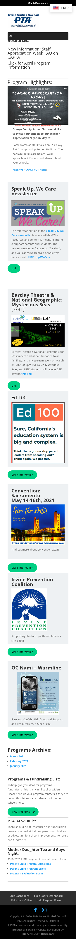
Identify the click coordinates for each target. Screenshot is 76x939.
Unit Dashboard (19, 896)
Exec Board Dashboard (48, 896)
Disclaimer (47, 934)
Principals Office (21, 900)
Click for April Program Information (29, 65)
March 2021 (17, 756)
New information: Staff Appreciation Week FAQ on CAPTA (33, 53)
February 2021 (19, 761)
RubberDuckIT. (31, 934)
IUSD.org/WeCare (39, 257)
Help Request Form (49, 900)
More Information (22, 475)
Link (13, 268)
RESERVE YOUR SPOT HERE (29, 169)
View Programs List (23, 812)
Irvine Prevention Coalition (32, 582)
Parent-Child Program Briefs (28, 868)
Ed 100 (19, 397)
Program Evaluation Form (26, 873)
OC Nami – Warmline (36, 667)
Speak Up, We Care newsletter (33, 191)
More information (22, 567)
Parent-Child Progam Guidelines (30, 864)
